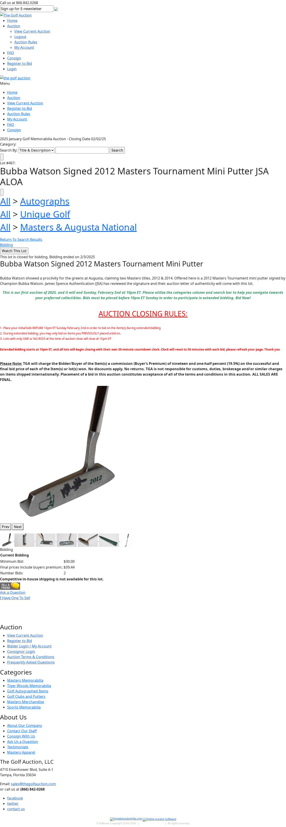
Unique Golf (45, 214)
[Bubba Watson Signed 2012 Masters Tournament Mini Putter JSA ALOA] (67, 452)
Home (12, 20)
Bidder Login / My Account (29, 646)
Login (12, 68)
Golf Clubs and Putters (26, 696)
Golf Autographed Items (27, 691)
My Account (24, 47)
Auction (13, 25)
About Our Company (24, 725)
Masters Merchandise (25, 701)
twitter (13, 803)
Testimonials (17, 747)
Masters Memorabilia (25, 680)
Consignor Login (21, 651)
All (5, 201)
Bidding (6, 244)
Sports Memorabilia (24, 707)
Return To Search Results (21, 239)
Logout (20, 36)
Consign (14, 58)
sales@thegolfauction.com (33, 783)
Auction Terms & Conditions (30, 656)
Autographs (44, 201)
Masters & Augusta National (78, 227)
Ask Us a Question (22, 741)
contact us (16, 808)
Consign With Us (21, 736)
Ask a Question (12, 592)
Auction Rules (25, 42)
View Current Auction (32, 31)
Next (18, 526)
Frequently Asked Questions (31, 662)
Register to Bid (19, 63)
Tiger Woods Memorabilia (29, 685)
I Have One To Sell (15, 597)
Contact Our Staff (22, 730)
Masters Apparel (21, 752)
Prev (5, 526)
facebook (15, 798)
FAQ (10, 52)
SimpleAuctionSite (152, 823)
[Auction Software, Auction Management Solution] (126, 819)
